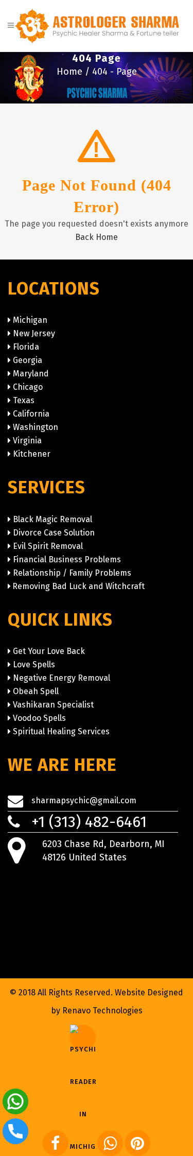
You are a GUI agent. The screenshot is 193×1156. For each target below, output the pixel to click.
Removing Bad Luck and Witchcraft (78, 586)
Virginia (27, 440)
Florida (26, 347)
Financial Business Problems (67, 559)
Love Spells (34, 664)
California (31, 414)
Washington (35, 427)
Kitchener (31, 454)
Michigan (30, 320)
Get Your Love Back (49, 651)
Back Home (96, 237)
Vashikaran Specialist (53, 705)
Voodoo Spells (39, 718)
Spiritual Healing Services (61, 731)
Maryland (31, 373)
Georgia (27, 360)
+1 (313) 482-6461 (89, 822)
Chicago (28, 387)
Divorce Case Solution (54, 533)
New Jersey (34, 333)
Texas (23, 400)
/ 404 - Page (111, 71)
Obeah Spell (36, 691)
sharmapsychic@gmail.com (83, 800)
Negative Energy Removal (61, 678)
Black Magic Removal (52, 519)
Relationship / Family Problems (72, 573)
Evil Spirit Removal (48, 546)
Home (71, 71)
